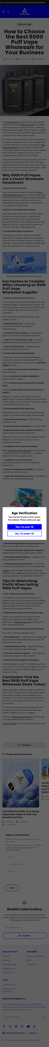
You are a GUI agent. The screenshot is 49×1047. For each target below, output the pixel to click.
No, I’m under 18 (24, 533)
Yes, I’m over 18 (24, 527)
